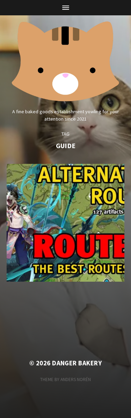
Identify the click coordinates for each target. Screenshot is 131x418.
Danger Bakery (77, 363)
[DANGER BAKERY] (65, 60)
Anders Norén (75, 379)
